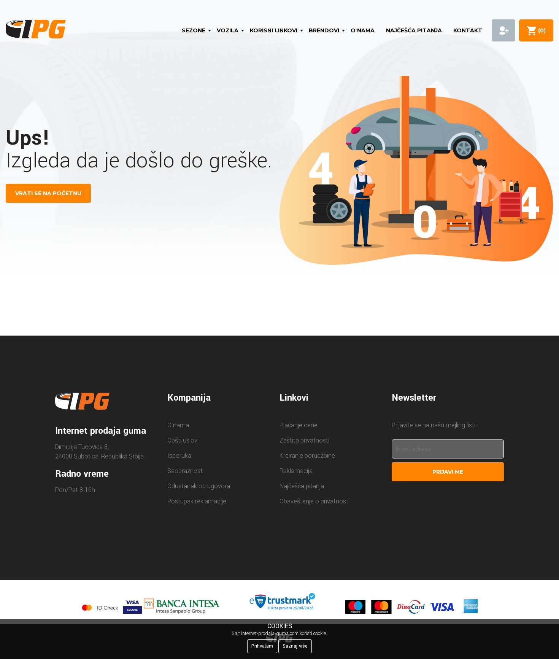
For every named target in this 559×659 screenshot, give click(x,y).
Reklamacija (296, 470)
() (540, 30)
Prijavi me (447, 471)
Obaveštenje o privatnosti (314, 501)
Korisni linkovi (273, 30)
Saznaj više (295, 646)
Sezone (193, 30)
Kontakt (467, 30)
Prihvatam (262, 646)
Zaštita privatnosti (304, 440)
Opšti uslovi (183, 440)
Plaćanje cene (299, 425)
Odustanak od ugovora (198, 486)
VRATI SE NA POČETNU (48, 193)
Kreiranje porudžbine (307, 455)
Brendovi (324, 30)
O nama (363, 30)
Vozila (227, 30)
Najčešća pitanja (414, 30)
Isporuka (179, 455)
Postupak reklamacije (196, 501)
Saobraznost (185, 470)
